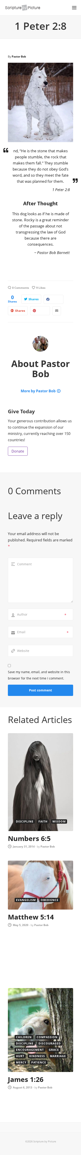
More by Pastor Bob (38, 390)
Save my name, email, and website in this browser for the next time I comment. (39, 675)
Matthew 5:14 (31, 917)
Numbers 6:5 (29, 838)
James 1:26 (25, 1079)
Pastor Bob (19, 56)
